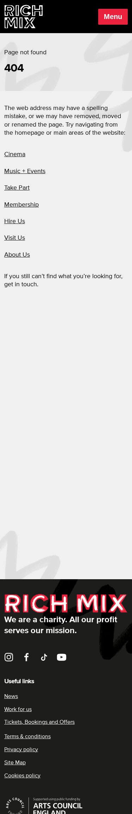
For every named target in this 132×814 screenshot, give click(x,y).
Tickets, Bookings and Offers (39, 722)
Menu (113, 16)
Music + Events (24, 171)
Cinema (14, 154)
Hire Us (14, 221)
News (11, 696)
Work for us (18, 709)
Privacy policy (21, 749)
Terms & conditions (27, 736)
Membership (21, 205)
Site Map (15, 762)
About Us (17, 255)
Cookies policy (22, 775)
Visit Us (14, 238)
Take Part (17, 188)
